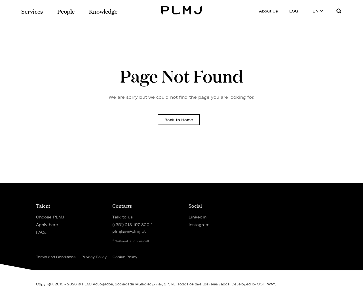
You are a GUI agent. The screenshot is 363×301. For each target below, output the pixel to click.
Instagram (199, 224)
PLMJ (181, 9)
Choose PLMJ (50, 216)
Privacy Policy (94, 257)
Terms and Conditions (55, 257)
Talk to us (122, 216)
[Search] (339, 11)
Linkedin (197, 216)
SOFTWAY (266, 284)
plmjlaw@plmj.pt (129, 231)
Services (32, 11)
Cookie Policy (125, 257)
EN (316, 11)
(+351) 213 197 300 (130, 224)
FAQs (41, 232)
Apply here (47, 224)
